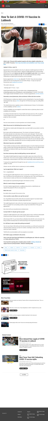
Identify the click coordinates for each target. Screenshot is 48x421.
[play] (3, 6)
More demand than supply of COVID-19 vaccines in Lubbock (32, 340)
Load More (24, 374)
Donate (43, 1)
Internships (20, 417)
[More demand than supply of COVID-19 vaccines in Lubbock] (10, 341)
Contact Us (20, 411)
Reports (28, 411)
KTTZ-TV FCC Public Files (31, 418)
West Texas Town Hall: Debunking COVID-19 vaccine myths (31, 358)
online (18, 100)
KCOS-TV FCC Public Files (41, 415)
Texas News (22, 250)
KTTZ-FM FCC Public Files (31, 415)
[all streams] (46, 6)
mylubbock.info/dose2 (17, 82)
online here (16, 79)
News (2, 13)
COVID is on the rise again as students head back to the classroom (23, 315)
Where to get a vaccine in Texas (11, 250)
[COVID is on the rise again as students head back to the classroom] (5, 317)
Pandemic (32, 247)
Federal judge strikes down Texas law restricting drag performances (23, 322)
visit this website (39, 93)
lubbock (11, 247)
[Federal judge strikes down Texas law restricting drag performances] (5, 324)
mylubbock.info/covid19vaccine (34, 162)
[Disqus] (24, 391)
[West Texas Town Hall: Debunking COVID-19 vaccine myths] (10, 359)
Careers (19, 414)
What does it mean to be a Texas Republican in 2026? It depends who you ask (25, 307)
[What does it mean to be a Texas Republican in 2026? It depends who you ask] (5, 309)
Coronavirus (25, 247)
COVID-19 (18, 247)
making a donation (35, 241)
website (19, 106)
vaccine (38, 247)
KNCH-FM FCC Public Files (41, 412)
